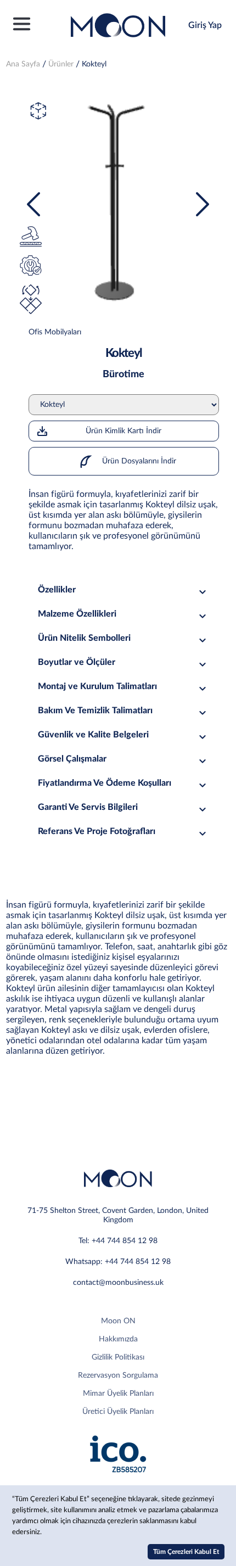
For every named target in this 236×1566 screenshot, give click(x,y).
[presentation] (33, 204)
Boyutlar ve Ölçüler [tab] (76, 662)
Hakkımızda (118, 1339)
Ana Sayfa (23, 64)
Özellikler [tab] (57, 589)
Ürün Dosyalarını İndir (138, 461)
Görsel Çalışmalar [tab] (72, 758)
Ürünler (61, 64)
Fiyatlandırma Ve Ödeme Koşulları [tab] (104, 783)
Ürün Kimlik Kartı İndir (123, 431)
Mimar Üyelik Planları (118, 1393)
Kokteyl (94, 64)
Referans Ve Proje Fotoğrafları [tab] (96, 831)
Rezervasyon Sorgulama (118, 1375)
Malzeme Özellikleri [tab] (77, 613)
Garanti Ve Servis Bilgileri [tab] (88, 807)
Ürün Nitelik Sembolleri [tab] (84, 638)
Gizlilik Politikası (118, 1357)
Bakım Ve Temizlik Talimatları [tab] (95, 710)
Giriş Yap (205, 25)
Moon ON (118, 1321)
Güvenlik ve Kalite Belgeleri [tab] (93, 734)
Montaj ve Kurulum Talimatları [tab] (97, 686)
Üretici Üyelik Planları (118, 1412)
